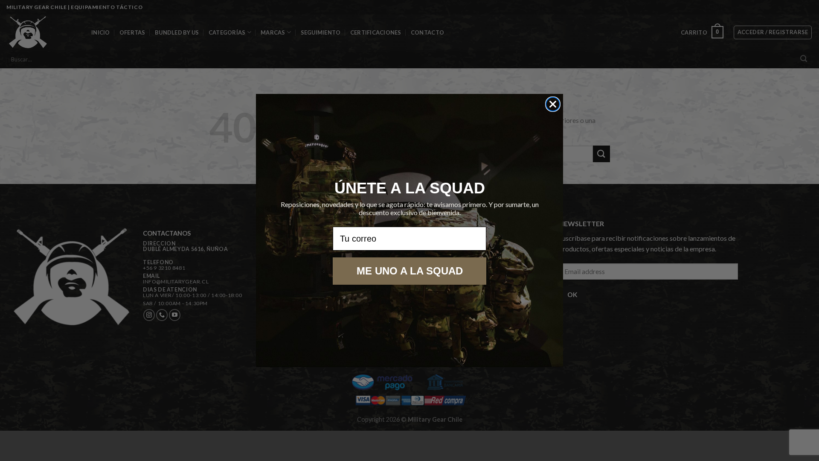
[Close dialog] (553, 104)
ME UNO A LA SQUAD (410, 271)
